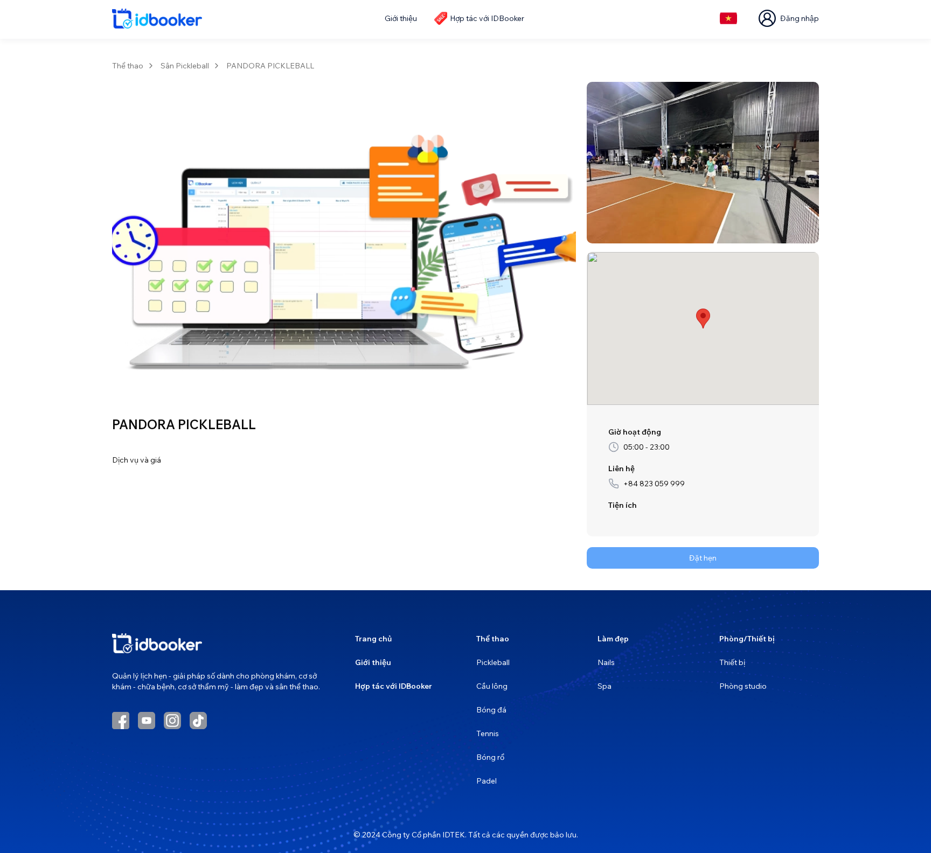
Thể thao (127, 66)
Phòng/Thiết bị (747, 639)
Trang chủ (373, 639)
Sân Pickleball (185, 66)
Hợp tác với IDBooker (393, 686)
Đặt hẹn (703, 558)
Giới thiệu (373, 662)
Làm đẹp (613, 639)
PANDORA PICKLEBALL (270, 66)
